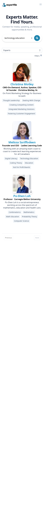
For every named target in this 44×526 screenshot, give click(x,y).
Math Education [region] (12, 216)
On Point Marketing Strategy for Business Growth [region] (22, 94)
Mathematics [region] (29, 212)
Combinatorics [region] (15, 212)
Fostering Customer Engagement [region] (21, 113)
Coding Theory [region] (16, 163)
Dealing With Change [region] (31, 100)
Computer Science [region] (21, 221)
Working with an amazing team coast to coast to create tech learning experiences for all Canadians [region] (22, 151)
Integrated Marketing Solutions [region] (21, 109)
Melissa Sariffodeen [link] (22, 142)
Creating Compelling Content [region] (21, 105)
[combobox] (18, 38)
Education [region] (29, 163)
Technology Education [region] (29, 158)
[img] (22, 72)
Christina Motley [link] (22, 84)
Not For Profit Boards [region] (21, 167)
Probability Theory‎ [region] (29, 216)
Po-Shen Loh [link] (22, 196)
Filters (37, 56)
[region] (22, 88)
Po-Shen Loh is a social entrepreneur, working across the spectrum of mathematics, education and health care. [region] (22, 205)
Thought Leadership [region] (11, 100)
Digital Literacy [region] (11, 158)
